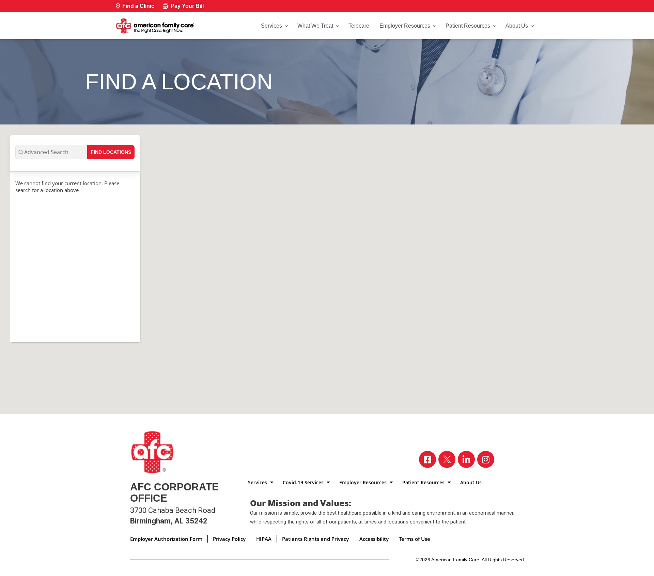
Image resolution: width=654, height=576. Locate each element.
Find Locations (111, 152)
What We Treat (315, 26)
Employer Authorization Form (166, 538)
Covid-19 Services (304, 482)
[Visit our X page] (446, 459)
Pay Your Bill (187, 6)
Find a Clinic (138, 6)
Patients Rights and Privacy (315, 538)
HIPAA (263, 538)
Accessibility (374, 538)
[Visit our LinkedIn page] (466, 459)
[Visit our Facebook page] (427, 459)
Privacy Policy (229, 538)
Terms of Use (414, 538)
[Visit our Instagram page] (485, 459)
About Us (516, 26)
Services (271, 26)
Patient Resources (468, 26)
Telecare (358, 26)
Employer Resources (404, 26)
